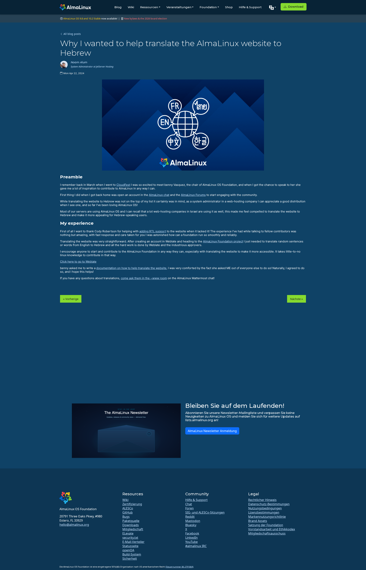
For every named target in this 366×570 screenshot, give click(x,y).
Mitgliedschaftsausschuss (267, 533)
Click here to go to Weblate (78, 261)
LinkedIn (191, 538)
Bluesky (190, 525)
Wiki (131, 7)
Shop (229, 7)
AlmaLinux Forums (193, 195)
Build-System (131, 554)
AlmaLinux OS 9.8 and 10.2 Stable (82, 18)
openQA (128, 550)
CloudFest (123, 185)
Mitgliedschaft (132, 529)
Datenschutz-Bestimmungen (269, 504)
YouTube (191, 542)
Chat (188, 504)
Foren (189, 508)
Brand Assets (257, 521)
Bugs (126, 517)
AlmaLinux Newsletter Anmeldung (212, 431)
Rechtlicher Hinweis (262, 500)
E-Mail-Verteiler (133, 542)
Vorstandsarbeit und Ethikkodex (271, 529)
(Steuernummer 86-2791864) (179, 566)
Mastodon (192, 521)
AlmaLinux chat (159, 195)
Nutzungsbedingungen (265, 508)
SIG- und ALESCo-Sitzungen (205, 512)
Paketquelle (130, 521)
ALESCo (127, 508)
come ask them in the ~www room (144, 278)
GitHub (127, 512)
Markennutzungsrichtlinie (267, 517)
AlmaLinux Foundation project (223, 241)
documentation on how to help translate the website (131, 268)
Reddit (190, 517)
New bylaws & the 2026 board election (145, 18)
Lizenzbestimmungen (263, 512)
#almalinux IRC (196, 546)
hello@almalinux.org (74, 525)
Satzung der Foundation (265, 525)
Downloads (130, 525)
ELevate (127, 533)
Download (295, 6)
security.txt (130, 538)
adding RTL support (152, 231)
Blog (118, 7)
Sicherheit (129, 558)
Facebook (192, 533)
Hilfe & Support (250, 7)
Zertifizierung (132, 504)
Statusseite (130, 546)
